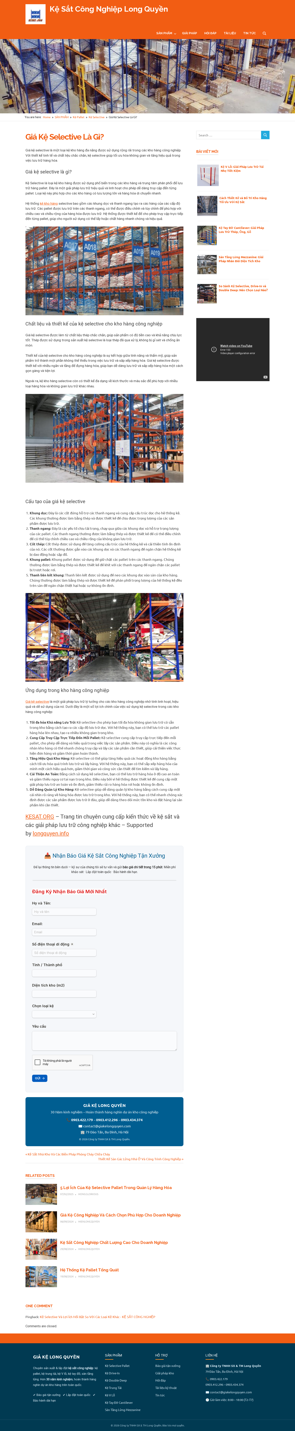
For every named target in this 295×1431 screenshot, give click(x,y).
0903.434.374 (132, 1120)
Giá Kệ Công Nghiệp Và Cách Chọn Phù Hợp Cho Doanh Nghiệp (120, 1215)
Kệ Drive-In (112, 1373)
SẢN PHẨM (164, 33)
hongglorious (88, 1194)
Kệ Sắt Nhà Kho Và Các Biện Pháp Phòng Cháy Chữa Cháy (68, 1154)
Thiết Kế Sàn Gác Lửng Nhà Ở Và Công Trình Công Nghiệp (139, 1159)
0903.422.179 (82, 1120)
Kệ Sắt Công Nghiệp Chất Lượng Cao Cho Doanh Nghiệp (114, 1242)
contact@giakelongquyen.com (107, 1126)
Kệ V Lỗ (110, 1395)
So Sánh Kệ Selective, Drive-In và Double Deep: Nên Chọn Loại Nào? (243, 288)
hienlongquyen (89, 1221)
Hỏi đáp (160, 1380)
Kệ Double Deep (116, 1380)
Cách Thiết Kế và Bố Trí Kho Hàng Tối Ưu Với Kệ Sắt (243, 200)
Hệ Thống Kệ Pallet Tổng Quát (89, 1270)
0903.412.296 (107, 1120)
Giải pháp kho (164, 1373)
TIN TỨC (249, 33)
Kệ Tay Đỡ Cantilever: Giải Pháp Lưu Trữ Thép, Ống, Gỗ (241, 230)
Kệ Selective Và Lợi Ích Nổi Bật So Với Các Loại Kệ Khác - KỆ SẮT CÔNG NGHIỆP (97, 1317)
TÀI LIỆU (230, 33)
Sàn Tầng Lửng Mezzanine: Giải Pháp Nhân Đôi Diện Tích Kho (241, 259)
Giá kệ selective (37, 702)
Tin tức (160, 1395)
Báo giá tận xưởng (167, 1366)
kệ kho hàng (49, 203)
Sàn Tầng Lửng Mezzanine (122, 1410)
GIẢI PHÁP (189, 33)
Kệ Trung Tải (113, 1388)
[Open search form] (264, 33)
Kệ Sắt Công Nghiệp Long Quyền (109, 8)
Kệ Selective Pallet (117, 1366)
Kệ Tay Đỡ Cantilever (119, 1402)
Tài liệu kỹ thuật (166, 1388)
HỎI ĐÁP (210, 33)
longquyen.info (51, 833)
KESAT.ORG (39, 816)
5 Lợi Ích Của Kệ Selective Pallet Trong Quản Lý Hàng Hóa (116, 1187)
